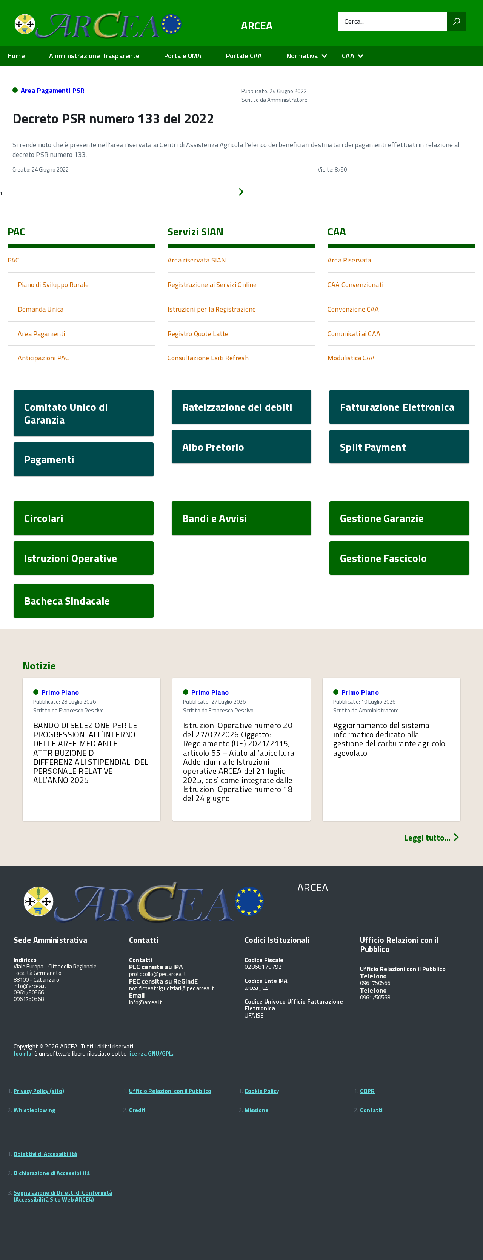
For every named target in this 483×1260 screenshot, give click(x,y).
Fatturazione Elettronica (397, 407)
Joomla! (23, 1053)
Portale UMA (183, 56)
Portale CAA (244, 56)
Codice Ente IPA (266, 980)
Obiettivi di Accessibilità (45, 1154)
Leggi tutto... (428, 838)
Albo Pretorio (213, 447)
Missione (257, 1110)
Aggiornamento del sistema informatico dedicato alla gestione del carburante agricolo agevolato (389, 738)
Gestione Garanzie (382, 518)
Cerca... (354, 22)
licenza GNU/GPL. (151, 1053)
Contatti (371, 1110)
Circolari (43, 518)
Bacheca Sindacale (67, 600)
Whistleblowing (34, 1110)
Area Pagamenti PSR (53, 90)
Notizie (39, 665)
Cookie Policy (262, 1091)
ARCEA (256, 25)
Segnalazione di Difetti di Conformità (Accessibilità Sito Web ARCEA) (63, 1196)
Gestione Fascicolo (383, 558)
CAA (348, 56)
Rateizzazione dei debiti (237, 407)
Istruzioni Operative (70, 558)
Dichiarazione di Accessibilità (52, 1173)
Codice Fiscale (264, 959)
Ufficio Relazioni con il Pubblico (170, 1091)
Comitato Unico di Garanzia (66, 413)
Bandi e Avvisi (214, 518)
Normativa (302, 56)
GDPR (367, 1091)
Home (16, 56)
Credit (137, 1110)
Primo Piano (60, 692)
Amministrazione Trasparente (94, 56)
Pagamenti (49, 459)
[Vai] (456, 21)
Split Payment (373, 447)
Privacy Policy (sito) (39, 1091)
